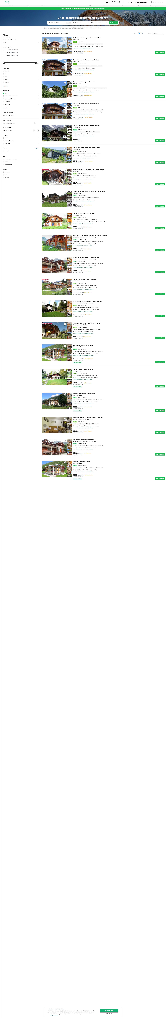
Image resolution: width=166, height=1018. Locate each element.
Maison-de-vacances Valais (65, 28)
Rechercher (113, 23)
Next (63, 45)
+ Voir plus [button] (5, 86)
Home (45, 28)
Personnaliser (109, 1013)
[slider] (3, 62)
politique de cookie (54, 1015)
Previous (44, 45)
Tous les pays (153, 5)
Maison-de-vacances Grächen (78, 28)
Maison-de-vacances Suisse (53, 28)
